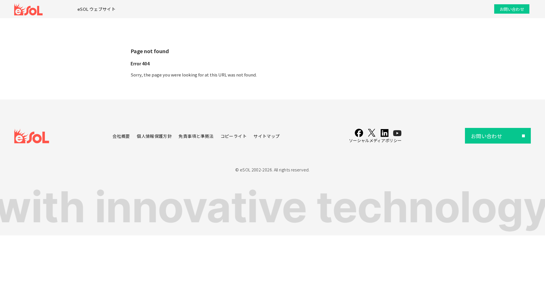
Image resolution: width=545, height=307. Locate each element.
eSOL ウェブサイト (96, 9)
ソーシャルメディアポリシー (375, 140)
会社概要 (121, 136)
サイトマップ (266, 136)
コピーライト (234, 136)
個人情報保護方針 (154, 136)
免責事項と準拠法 (196, 136)
